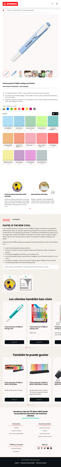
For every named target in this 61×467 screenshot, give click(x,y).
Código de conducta (16, 430)
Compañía (16, 428)
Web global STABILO (16, 448)
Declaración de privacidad (28, 463)
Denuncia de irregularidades (16, 433)
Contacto (45, 430)
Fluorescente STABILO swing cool (14, 328)
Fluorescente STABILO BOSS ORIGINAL (14, 383)
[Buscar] (52, 3)
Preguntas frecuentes (44, 428)
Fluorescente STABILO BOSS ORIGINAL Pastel (39, 383)
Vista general (16, 451)
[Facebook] (42, 448)
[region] (30, 46)
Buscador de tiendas (45, 433)
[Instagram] (38, 448)
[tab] (7, 219)
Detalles (14, 342)
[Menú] (57, 3)
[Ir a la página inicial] (11, 4)
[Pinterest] (51, 448)
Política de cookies (41, 463)
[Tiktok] (45, 448)
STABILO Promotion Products (45, 436)
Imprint (17, 463)
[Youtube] (48, 448)
